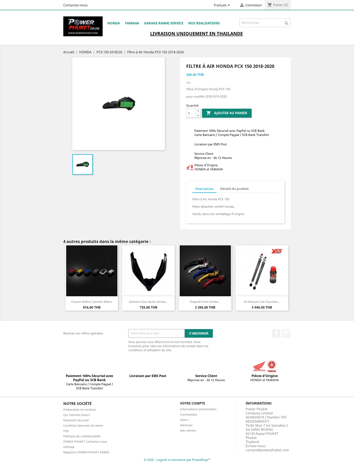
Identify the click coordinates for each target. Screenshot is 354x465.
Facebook (276, 333)
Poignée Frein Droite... (205, 302)
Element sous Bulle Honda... (148, 302)
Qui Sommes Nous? (76, 415)
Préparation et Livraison (79, 409)
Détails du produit (234, 189)
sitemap (68, 447)
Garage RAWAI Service (163, 23)
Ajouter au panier (226, 113)
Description (204, 189)
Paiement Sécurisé (76, 420)
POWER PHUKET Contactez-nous (85, 441)
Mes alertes (188, 430)
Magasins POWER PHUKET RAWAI (86, 452)
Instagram (286, 333)
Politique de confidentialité (81, 436)
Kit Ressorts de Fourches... (262, 302)
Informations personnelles (198, 409)
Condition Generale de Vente (83, 425)
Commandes (188, 414)
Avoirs (184, 420)
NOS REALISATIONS (204, 23)
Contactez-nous (75, 5)
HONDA (113, 23)
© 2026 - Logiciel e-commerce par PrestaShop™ (177, 460)
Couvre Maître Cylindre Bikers (91, 302)
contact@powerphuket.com (267, 450)
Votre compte (192, 403)
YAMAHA (132, 23)
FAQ (66, 431)
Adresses (186, 425)
